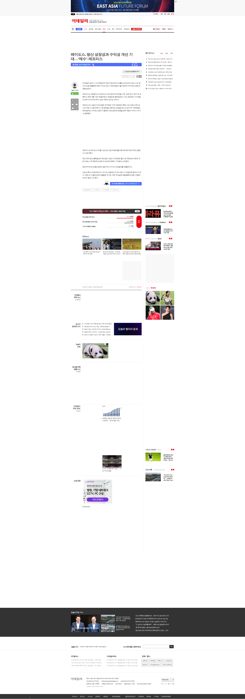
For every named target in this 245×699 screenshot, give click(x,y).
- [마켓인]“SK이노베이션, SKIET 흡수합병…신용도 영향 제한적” (87, 660)
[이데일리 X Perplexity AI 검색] (106, 64)
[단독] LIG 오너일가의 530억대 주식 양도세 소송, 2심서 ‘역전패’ (154, 618)
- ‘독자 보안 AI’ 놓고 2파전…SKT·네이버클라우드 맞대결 (86, 662)
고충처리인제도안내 (130, 696)
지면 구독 (139, 287)
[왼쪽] (105, 344)
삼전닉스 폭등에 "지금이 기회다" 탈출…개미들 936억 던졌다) (100, 334)
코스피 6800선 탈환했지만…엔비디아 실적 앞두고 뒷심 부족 (153, 615)
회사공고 (82, 696)
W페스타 (160, 660)
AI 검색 (79, 29)
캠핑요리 (145, 664)
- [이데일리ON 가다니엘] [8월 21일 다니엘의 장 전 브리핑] (122, 665)
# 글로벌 (106, 190)
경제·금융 (98, 29)
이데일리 (89, 21)
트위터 (77, 100)
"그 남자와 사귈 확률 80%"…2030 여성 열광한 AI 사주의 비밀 (153, 624)
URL (77, 108)
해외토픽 (119, 29)
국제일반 (126, 29)
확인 (171, 646)
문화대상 (145, 660)
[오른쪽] (107, 344)
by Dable (78, 371)
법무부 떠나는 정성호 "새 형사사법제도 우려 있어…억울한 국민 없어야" (157, 621)
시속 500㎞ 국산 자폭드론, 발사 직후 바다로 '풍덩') (97, 323)
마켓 (164, 29)
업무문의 (97, 696)
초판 (168, 14)
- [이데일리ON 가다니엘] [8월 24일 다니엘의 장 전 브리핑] (122, 662)
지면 (165, 14)
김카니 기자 (74, 90)
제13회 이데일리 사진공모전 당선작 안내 (91, 646)
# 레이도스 (116, 190)
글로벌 (91, 29)
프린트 (77, 104)
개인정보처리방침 (165, 696)
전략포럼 (152, 660)
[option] (107, 14)
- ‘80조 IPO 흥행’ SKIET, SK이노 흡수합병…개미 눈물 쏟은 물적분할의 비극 (87, 665)
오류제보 (148, 696)
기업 (108, 29)
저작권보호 (141, 696)
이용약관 (105, 696)
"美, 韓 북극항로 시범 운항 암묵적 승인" (147, 627)
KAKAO (73, 108)
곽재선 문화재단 (167, 664)
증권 (104, 29)
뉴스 (161, 53)
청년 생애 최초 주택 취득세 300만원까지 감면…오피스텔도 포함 (155, 630)
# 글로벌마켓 (87, 190)
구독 (161, 14)
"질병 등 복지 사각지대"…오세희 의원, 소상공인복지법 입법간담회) (101, 332)
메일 (73, 104)
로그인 (172, 14)
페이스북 (73, 100)
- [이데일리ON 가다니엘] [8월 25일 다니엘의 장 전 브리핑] (122, 660)
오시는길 (90, 696)
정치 (113, 29)
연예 (171, 53)
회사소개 (74, 696)
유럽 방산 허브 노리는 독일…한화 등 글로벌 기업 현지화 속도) (100, 326)
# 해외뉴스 (97, 190)
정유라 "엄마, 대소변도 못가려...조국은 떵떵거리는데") (98, 329)
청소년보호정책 (116, 696)
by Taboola (77, 299)
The (170, 29)
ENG (156, 14)
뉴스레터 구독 (132, 287)
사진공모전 (168, 660)
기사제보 (156, 696)
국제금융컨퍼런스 (155, 664)
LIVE (73, 14)
